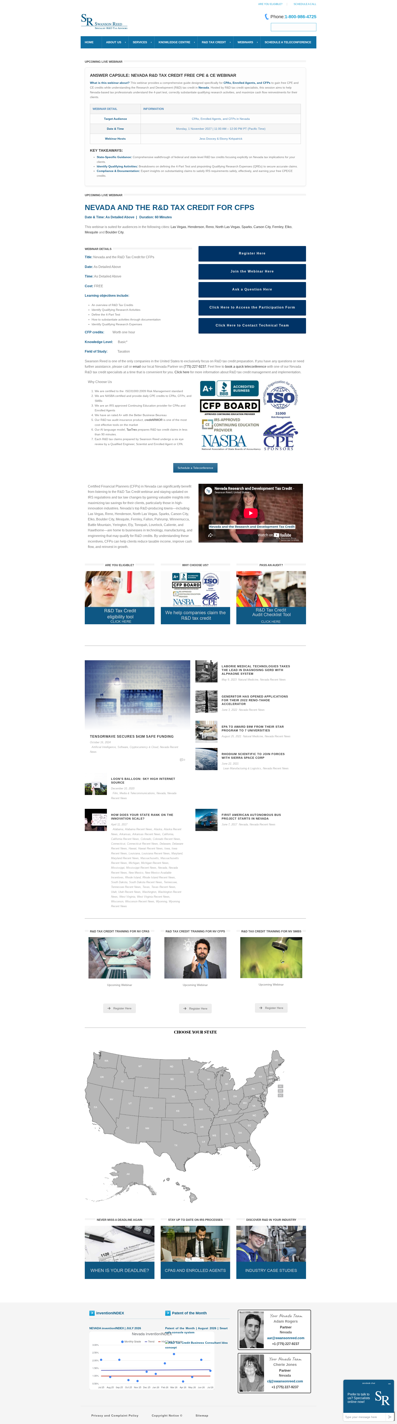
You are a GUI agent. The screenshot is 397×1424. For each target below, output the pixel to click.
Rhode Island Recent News (158, 877)
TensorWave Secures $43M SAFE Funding (132, 736)
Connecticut (118, 843)
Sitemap (202, 1415)
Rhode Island (133, 877)
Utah (114, 891)
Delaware (165, 843)
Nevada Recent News (273, 679)
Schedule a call (305, 4)
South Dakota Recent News (145, 882)
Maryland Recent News (125, 858)
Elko (288, 227)
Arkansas (125, 834)
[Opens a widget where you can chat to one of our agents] (369, 1400)
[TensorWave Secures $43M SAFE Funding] (137, 695)
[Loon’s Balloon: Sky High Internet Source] (96, 783)
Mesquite (91, 232)
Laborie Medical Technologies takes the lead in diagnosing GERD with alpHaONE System (256, 670)
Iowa (167, 848)
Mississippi (117, 867)
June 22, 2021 (230, 763)
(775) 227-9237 (195, 366)
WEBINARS (245, 42)
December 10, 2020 (122, 788)
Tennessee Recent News (126, 886)
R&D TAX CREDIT (214, 42)
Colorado (146, 838)
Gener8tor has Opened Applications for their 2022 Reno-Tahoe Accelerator (255, 700)
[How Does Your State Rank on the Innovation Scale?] (96, 819)
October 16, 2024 (100, 742)
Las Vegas (178, 227)
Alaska (158, 829)
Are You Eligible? (270, 4)
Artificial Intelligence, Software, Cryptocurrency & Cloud (125, 747)
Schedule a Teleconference (195, 467)
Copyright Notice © (167, 1415)
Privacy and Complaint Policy (115, 1415)
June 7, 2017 (229, 824)
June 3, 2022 (229, 709)
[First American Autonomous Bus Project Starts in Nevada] (206, 819)
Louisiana (134, 853)
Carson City (262, 227)
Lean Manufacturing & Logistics (242, 768)
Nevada (161, 793)
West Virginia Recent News (153, 896)
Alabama (118, 829)
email (137, 366)
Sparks (247, 227)
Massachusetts (149, 858)
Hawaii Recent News (150, 848)
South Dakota (119, 882)
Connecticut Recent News (142, 843)
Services (140, 42)
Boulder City (114, 232)
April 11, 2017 (119, 824)
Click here (182, 372)
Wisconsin (117, 901)
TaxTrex (132, 429)
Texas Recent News (163, 886)
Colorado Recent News (166, 838)
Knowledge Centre (174, 42)
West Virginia (127, 896)
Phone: (293, 16)
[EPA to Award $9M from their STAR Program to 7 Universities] (206, 731)
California (167, 834)
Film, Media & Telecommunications (134, 793)
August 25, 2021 (231, 736)
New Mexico (136, 872)
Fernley (277, 227)
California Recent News (125, 838)
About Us (113, 42)
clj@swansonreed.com (285, 1381)
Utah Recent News (129, 891)
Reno (210, 227)
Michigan (134, 862)
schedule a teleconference (288, 42)
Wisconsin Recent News (139, 901)
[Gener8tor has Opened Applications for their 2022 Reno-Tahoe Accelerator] (206, 701)
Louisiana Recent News (156, 853)
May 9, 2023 (229, 679)
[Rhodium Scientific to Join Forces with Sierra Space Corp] (206, 758)
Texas (146, 886)
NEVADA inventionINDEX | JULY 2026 (115, 1328)
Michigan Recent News (155, 862)
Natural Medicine (248, 679)
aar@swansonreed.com (285, 1338)
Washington (149, 891)
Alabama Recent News (138, 829)
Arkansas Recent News (146, 834)
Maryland (176, 853)
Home (89, 42)
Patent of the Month (189, 1313)
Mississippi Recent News (141, 867)
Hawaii (132, 848)
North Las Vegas (227, 227)
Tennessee (170, 882)
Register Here (122, 1008)
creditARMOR (154, 419)
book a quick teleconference (245, 366)
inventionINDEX (110, 1313)
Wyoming (161, 901)
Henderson (196, 227)
